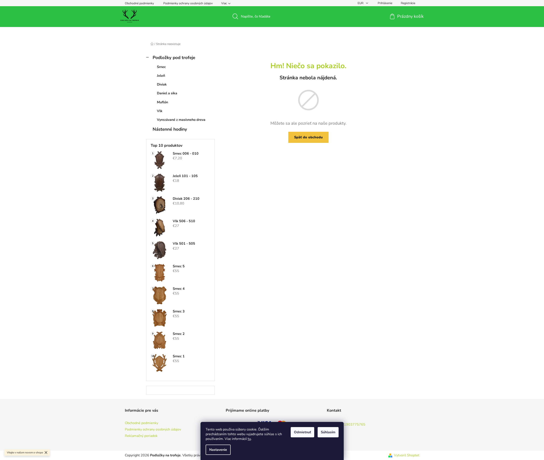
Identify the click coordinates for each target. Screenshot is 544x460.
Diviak (162, 84)
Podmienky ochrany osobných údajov (188, 3)
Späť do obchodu (308, 137)
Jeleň (161, 75)
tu (249, 438)
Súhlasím (328, 432)
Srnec (161, 67)
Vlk (159, 111)
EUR (361, 3)
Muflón (162, 102)
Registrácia (408, 3)
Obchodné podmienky (139, 3)
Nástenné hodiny (170, 129)
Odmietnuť (302, 432)
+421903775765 (351, 424)
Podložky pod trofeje (174, 58)
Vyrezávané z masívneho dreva (181, 119)
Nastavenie (218, 449)
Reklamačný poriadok (141, 435)
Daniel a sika (167, 93)
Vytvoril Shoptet (406, 455)
